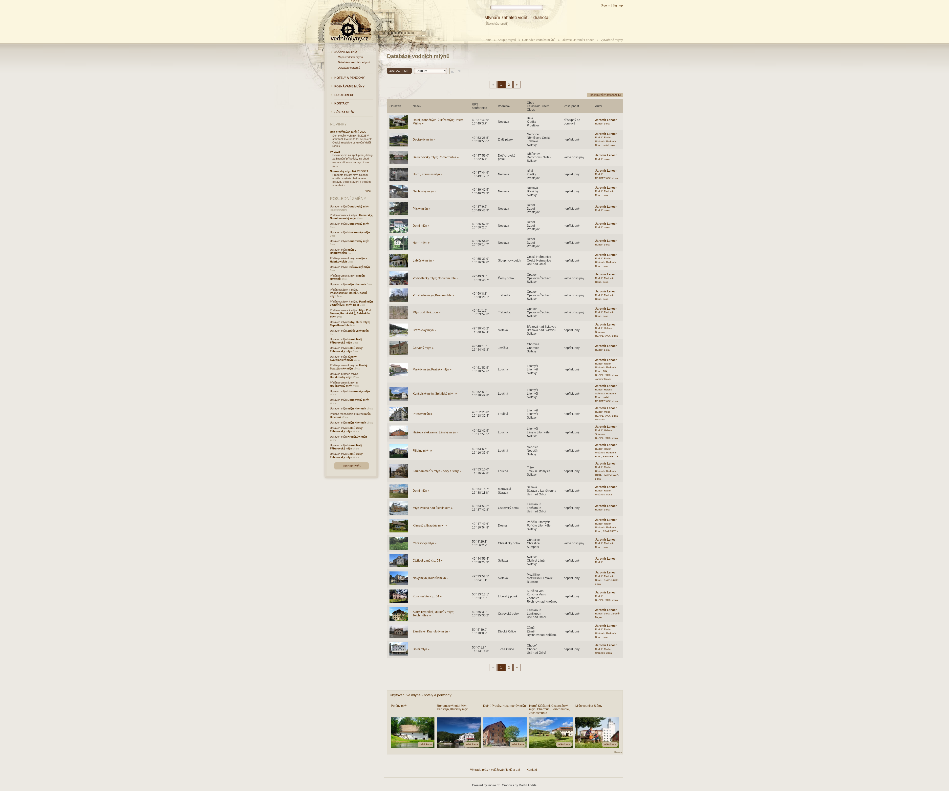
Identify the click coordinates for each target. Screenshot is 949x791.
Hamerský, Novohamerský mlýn (351, 217)
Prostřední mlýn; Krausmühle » (433, 295)
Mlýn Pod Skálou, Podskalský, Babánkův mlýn (350, 313)
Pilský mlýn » (421, 208)
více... (369, 190)
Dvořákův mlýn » (424, 139)
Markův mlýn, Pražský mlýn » (432, 369)
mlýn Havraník (356, 284)
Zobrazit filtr (399, 70)
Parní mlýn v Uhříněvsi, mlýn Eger (351, 303)
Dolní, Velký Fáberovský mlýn (346, 349)
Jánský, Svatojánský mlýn (343, 358)
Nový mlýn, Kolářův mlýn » (430, 578)
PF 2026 (335, 151)
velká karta (425, 744)
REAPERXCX (603, 178)
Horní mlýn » (421, 242)
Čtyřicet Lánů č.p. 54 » (428, 560)
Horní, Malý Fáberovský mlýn (346, 341)
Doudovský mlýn (358, 206)
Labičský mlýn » (423, 260)
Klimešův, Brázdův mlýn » (430, 525)
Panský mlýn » (422, 414)
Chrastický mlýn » (424, 543)
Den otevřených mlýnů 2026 (348, 131)
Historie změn (351, 466)
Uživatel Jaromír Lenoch (578, 40)
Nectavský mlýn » (424, 191)
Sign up (617, 5)
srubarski (600, 419)
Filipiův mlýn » (422, 450)
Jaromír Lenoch (606, 120)
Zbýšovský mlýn (358, 330)
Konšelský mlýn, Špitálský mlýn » (435, 393)
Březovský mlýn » (424, 330)
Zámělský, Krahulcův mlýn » (431, 631)
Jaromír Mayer (603, 379)
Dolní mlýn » (421, 225)
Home (487, 40)
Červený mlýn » (423, 348)
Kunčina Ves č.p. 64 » (427, 596)
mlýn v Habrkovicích (343, 251)
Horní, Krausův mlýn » (427, 174)
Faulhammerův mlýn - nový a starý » (437, 471)
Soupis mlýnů (507, 40)
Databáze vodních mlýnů (539, 40)
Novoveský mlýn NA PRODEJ (349, 171)
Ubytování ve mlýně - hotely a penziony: (421, 695)
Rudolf (599, 123)
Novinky (338, 124)
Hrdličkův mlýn (357, 436)
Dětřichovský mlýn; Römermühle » (436, 157)
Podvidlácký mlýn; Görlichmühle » (435, 278)
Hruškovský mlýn (358, 232)
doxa (607, 123)
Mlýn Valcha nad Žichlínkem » (433, 508)
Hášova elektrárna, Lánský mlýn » (435, 432)
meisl (605, 145)
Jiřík (605, 371)
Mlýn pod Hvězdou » (426, 312)
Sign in (605, 5)
